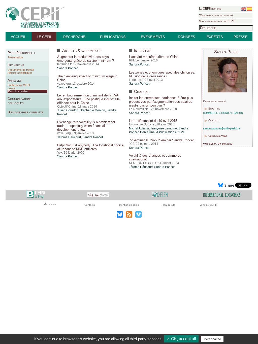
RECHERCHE (74, 37)
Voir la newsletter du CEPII (216, 21)
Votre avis (50, 204)
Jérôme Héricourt (69, 137)
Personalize (212, 339)
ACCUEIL (18, 37)
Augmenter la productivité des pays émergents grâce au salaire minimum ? (85, 58)
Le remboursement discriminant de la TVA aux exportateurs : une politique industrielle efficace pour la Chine (88, 99)
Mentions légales (129, 204)
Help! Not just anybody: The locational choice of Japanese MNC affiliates (90, 147)
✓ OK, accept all (181, 339)
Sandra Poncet (67, 68)
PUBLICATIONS (112, 37)
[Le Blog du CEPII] (36, 194)
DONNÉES (186, 37)
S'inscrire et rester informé (216, 15)
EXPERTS (215, 37)
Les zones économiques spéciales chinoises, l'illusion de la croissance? (162, 74)
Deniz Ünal (147, 132)
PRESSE (240, 37)
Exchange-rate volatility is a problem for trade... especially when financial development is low (86, 125)
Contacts (89, 204)
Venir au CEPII (208, 204)
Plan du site (168, 204)
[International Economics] (222, 194)
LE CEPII (44, 37)
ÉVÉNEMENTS (153, 37)
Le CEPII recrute (210, 8)
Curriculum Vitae (217, 136)
